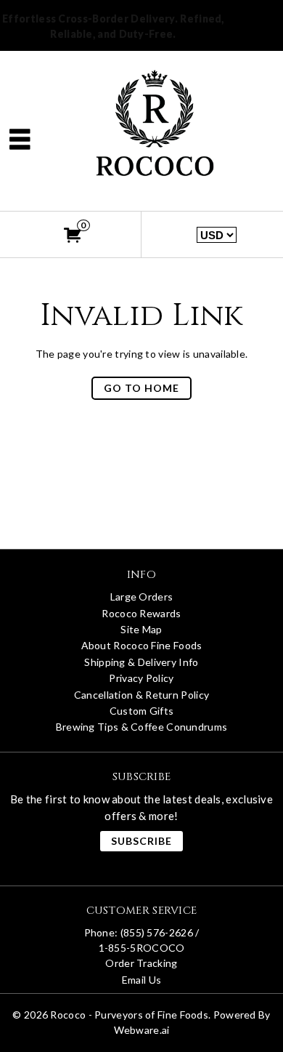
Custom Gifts (142, 710)
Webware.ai (142, 1030)
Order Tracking (141, 963)
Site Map (141, 629)
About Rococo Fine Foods (141, 645)
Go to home (141, 388)
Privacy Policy (141, 678)
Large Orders (141, 596)
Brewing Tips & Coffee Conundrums (142, 726)
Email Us (141, 979)
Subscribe (141, 841)
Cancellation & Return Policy (141, 694)
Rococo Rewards (141, 613)
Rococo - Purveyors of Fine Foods (129, 1014)
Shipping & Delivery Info (141, 662)
